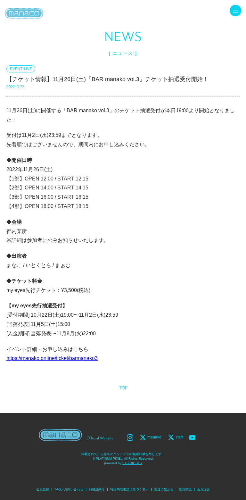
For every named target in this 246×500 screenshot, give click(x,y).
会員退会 (203, 489)
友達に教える (163, 489)
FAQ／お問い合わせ (68, 489)
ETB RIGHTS (132, 463)
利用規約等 (97, 489)
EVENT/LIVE (21, 69)
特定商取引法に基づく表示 (129, 489)
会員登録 (42, 489)
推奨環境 (185, 489)
